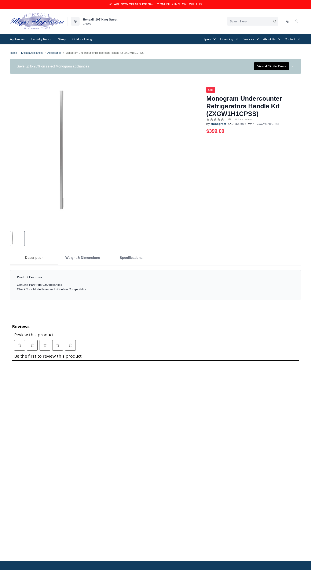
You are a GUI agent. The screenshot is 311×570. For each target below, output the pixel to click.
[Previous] (15, 156)
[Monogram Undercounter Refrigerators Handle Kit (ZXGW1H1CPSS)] (106, 156)
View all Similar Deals (271, 66)
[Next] (197, 156)
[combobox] (252, 21)
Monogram (218, 123)
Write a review (243, 119)
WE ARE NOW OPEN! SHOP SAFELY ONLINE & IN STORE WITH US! (155, 4)
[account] (296, 21)
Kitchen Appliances (32, 52)
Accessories (54, 52)
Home (13, 52)
